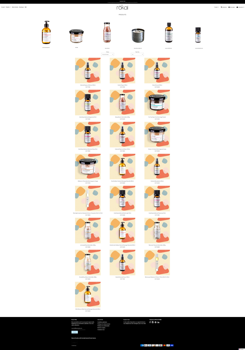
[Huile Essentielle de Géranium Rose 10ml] (87, 134)
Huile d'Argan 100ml (122, 85)
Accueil (3, 7)
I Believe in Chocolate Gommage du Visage (88, 181)
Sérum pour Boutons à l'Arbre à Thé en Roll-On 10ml (157, 277)
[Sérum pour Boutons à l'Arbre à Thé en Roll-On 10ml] (157, 262)
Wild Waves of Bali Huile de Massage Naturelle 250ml (87, 309)
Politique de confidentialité (103, 325)
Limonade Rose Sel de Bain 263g (88, 245)
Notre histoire (15, 7)
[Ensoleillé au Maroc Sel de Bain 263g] (87, 262)
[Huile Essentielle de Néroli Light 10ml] (122, 198)
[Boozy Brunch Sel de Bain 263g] (122, 102)
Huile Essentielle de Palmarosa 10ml (157, 213)
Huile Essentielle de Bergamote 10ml (87, 117)
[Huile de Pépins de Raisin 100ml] (122, 134)
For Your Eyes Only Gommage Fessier (157, 117)
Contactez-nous (101, 329)
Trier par (137, 52)
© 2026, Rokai (73, 345)
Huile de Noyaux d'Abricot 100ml (88, 85)
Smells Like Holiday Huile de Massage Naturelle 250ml (122, 245)
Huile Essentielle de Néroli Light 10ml (122, 213)
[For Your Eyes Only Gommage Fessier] (157, 102)
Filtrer (107, 52)
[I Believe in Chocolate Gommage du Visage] (87, 166)
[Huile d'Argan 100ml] (122, 70)
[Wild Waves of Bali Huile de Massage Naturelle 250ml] (87, 294)
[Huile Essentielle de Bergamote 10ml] (87, 102)
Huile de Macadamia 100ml (157, 181)
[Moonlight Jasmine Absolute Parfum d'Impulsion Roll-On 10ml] (87, 198)
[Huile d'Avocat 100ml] (157, 70)
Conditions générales (102, 322)
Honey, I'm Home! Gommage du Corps (157, 149)
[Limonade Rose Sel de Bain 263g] (87, 230)
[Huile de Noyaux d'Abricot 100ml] (87, 70)
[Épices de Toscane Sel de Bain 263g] (157, 230)
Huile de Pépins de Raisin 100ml (122, 149)
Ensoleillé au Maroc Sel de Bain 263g (87, 277)
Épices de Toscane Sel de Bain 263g (157, 245)
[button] (216, 7)
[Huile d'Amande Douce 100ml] (122, 262)
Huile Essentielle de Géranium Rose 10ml (87, 149)
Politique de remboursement (103, 324)
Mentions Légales (101, 327)
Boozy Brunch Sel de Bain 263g (122, 117)
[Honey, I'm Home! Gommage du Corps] (157, 134)
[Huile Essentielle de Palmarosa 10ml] (157, 198)
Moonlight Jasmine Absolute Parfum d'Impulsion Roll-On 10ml (88, 213)
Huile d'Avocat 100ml (157, 85)
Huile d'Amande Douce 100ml (122, 277)
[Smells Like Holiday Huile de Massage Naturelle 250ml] (122, 230)
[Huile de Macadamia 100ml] (157, 166)
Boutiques (21, 7)
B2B (26, 7)
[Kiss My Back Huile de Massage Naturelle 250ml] (122, 166)
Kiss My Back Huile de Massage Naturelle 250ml (122, 181)
